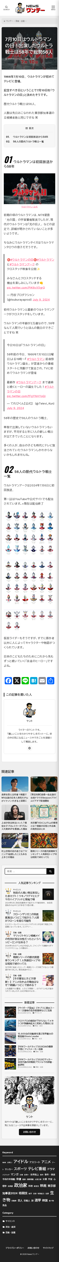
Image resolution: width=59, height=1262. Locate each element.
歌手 (30, 1194)
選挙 (38, 1200)
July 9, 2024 (41, 299)
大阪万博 (38, 1179)
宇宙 (50, 1179)
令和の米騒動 (8, 1179)
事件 (41, 1175)
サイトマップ (48, 1248)
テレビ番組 (37, 1168)
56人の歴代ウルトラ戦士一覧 (28, 141)
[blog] (29, 748)
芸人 (20, 1200)
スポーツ (20, 1169)
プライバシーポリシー (15, 1248)
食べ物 (51, 1201)
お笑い (9, 1163)
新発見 (36, 1186)
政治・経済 (10, 1227)
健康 (24, 1179)
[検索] (50, 871)
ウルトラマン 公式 (29, 207)
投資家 (10, 1186)
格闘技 (23, 1193)
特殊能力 (41, 1194)
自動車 (13, 1201)
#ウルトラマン (45, 259)
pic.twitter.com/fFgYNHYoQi (26, 396)
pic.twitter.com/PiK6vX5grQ (26, 287)
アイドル (20, 1161)
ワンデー (9, 21)
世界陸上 (34, 1174)
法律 (34, 1194)
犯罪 (47, 1194)
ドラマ (51, 1169)
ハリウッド (6, 1175)
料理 (30, 1186)
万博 (21, 1175)
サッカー (9, 1169)
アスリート (34, 1162)
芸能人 (27, 1200)
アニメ (46, 1162)
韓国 (45, 1200)
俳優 (18, 1179)
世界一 (26, 1175)
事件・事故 (50, 1174)
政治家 (20, 1185)
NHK (4, 1163)
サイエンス (10, 1221)
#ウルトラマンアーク (22, 264)
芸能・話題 (20, 21)
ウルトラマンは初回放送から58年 (30, 136)
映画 (43, 1186)
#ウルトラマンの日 (21, 259)
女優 (45, 1179)
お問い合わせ (29, 1132)
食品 (4, 1205)
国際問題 (30, 1179)
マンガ (14, 1174)
